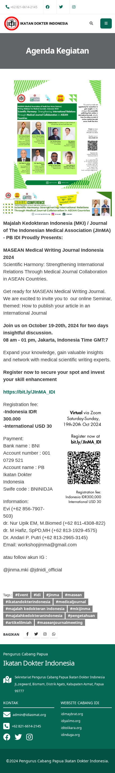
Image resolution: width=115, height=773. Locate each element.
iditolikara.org (71, 728)
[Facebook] (27, 634)
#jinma (52, 594)
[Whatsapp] (53, 634)
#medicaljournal (71, 601)
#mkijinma (80, 608)
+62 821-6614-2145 (23, 7)
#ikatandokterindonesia (28, 601)
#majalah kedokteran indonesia (35, 608)
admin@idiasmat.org (29, 714)
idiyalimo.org (70, 721)
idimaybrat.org (72, 714)
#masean (73, 594)
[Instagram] (45, 634)
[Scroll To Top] (105, 767)
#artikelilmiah (19, 622)
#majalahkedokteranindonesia (34, 615)
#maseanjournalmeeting (60, 622)
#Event (21, 594)
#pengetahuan (81, 615)
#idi (37, 594)
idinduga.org (70, 734)
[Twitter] (36, 634)
